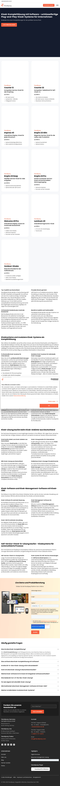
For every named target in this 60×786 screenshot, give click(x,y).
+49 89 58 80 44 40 (6, 1)
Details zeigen (51, 401)
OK (49, 405)
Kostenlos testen (48, 5)
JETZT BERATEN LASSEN (9, 24)
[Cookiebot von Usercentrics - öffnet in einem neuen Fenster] (52, 379)
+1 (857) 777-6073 (37, 734)
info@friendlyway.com (38, 739)
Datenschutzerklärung (20, 395)
